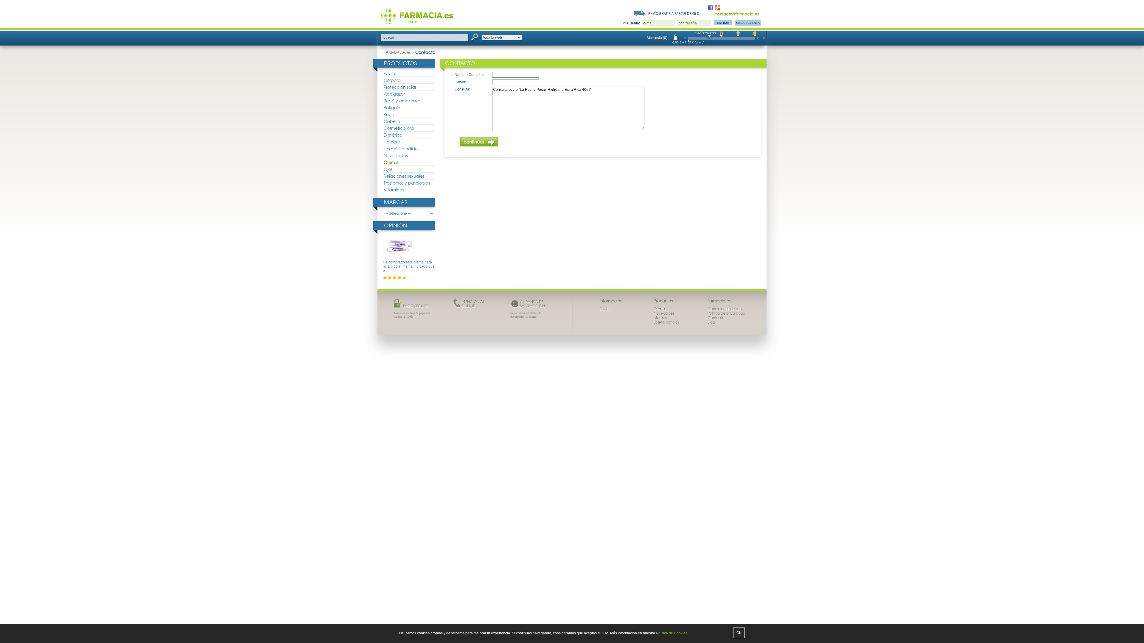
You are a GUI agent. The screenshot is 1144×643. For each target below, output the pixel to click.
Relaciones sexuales (404, 176)
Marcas (395, 202)
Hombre (392, 142)
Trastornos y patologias (407, 183)
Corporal (393, 80)
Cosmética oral (399, 128)
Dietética (393, 135)
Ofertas (391, 162)
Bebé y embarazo (402, 101)
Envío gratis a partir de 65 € (673, 13)
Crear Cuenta (748, 22)
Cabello (392, 121)
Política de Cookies (671, 633)
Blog (711, 322)
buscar (388, 37)
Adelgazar (394, 94)
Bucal (389, 114)
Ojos (388, 169)
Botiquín (392, 107)
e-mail (648, 23)
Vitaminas (394, 190)
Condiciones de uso (725, 308)
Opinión (395, 225)
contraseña (688, 23)
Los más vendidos (401, 149)
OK (739, 633)
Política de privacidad (726, 313)
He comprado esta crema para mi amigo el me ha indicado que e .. (409, 266)
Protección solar (400, 87)
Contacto (716, 317)
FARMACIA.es (397, 52)
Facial (390, 73)
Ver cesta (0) (657, 38)
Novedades (396, 155)
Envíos (605, 308)
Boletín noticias (666, 322)
